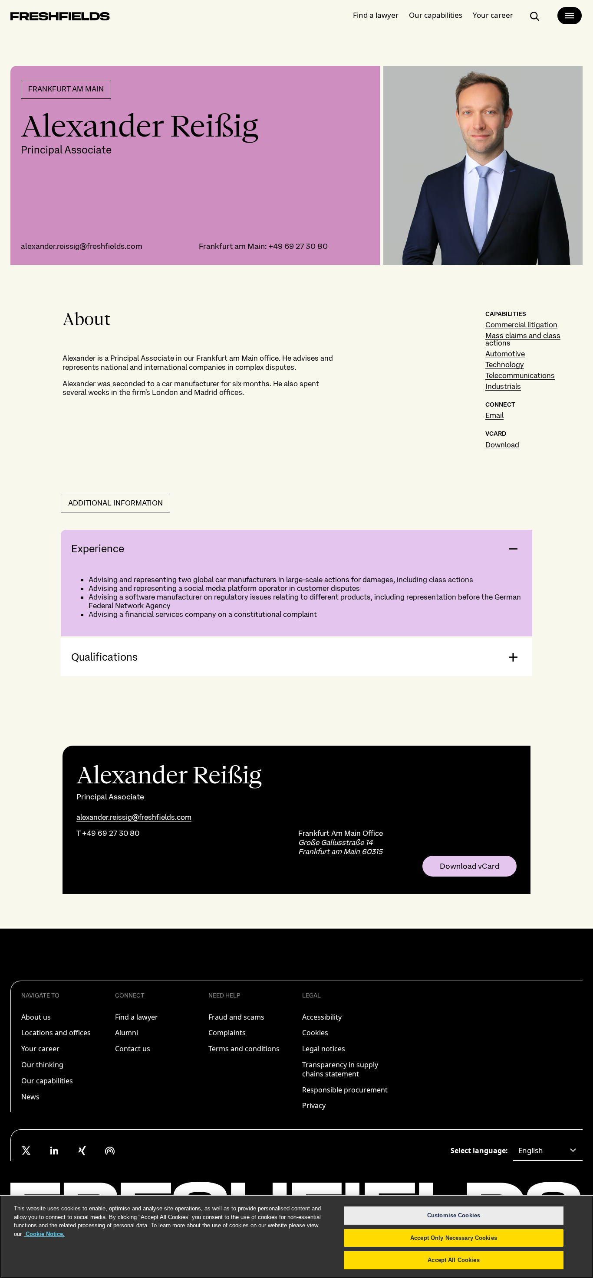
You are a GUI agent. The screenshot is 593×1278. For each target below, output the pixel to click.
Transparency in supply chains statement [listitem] (340, 1069)
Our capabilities (435, 15)
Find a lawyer (376, 15)
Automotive (505, 353)
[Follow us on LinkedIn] (54, 1150)
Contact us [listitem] (132, 1048)
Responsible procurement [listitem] (345, 1090)
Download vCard (469, 866)
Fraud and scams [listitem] (236, 1017)
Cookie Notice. (44, 1234)
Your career (493, 15)
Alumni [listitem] (126, 1032)
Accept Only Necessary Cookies (453, 1238)
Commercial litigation (521, 324)
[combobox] (548, 1150)
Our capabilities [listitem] (47, 1081)
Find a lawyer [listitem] (136, 1017)
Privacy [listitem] (314, 1105)
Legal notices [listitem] (323, 1048)
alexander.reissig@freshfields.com (81, 246)
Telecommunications (520, 375)
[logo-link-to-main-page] (60, 18)
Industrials (503, 386)
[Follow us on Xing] (82, 1150)
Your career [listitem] (40, 1048)
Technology (504, 364)
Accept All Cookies (453, 1260)
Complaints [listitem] (227, 1032)
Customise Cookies (453, 1215)
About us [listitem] (36, 1017)
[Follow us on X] (26, 1150)
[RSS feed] (110, 1150)
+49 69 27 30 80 (298, 246)
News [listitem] (30, 1097)
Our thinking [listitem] (42, 1064)
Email (494, 415)
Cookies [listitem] (315, 1032)
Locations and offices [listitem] (56, 1032)
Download (502, 444)
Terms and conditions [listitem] (244, 1048)
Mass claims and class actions (522, 339)
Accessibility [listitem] (322, 1017)
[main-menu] (570, 15)
